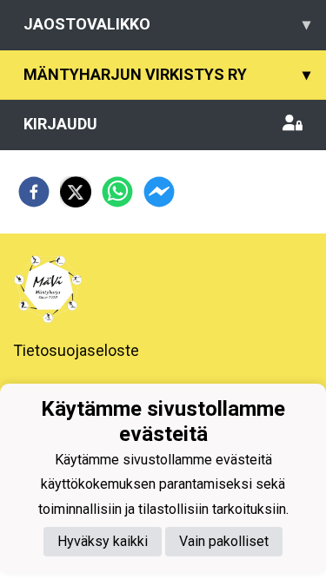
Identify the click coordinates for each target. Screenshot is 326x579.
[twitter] (75, 191)
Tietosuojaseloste (76, 350)
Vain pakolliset (224, 541)
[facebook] (34, 191)
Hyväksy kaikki (102, 541)
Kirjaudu (60, 124)
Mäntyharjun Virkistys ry (166, 74)
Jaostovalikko (166, 24)
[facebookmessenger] (159, 191)
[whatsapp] (117, 191)
